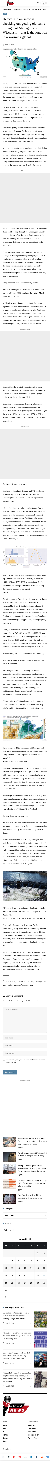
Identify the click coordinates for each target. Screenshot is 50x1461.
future (26, 981)
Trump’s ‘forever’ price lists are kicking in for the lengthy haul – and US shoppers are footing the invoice (32, 1168)
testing (10, 985)
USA (5, 13)
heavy (32, 981)
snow (5, 985)
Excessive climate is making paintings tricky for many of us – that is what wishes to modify (32, 1183)
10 (6, 1268)
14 (31, 1268)
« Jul (4, 1297)
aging (16, 981)
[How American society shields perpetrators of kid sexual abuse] (9, 1199)
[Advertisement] (25, 198)
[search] (32, 3)
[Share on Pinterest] (19, 1457)
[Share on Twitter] (8, 1457)
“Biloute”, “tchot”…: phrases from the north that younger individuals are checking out (17, 1336)
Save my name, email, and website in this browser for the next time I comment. (25, 1061)
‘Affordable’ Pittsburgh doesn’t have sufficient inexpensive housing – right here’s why (16, 1316)
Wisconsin (25, 985)
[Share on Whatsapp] (25, 1457)
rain (45, 981)
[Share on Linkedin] (31, 1457)
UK (21, 1159)
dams (21, 981)
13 (25, 1268)
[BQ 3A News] (10, 3)
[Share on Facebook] (3, 1457)
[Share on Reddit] (42, 1457)
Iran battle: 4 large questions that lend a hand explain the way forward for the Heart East (16, 1356)
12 (19, 1268)
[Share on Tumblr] (36, 1457)
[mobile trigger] (5, 3)
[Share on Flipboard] (14, 1457)
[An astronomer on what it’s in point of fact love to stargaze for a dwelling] (9, 1157)
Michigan (39, 981)
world (32, 985)
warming (17, 985)
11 (12, 1268)
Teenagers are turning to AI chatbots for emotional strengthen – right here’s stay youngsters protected (32, 1141)
